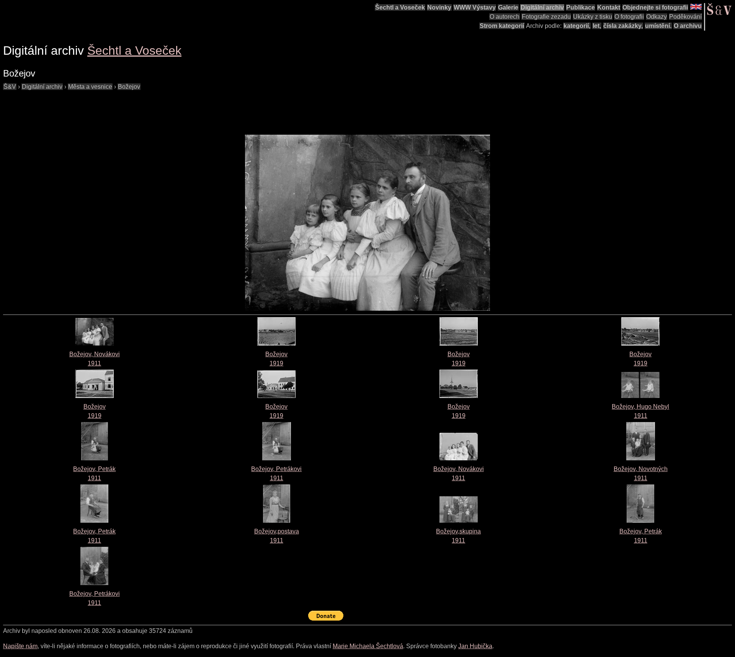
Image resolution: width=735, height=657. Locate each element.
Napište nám (20, 646)
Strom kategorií (502, 26)
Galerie (508, 7)
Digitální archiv (542, 7)
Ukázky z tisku (592, 16)
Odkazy (656, 16)
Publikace (580, 7)
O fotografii (629, 16)
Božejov (129, 86)
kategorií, (577, 26)
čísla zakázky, (623, 26)
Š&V (9, 86)
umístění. (658, 26)
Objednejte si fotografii (655, 7)
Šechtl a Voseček (400, 7)
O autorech (504, 16)
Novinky (439, 7)
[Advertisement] (142, 108)
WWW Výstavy (475, 7)
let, (597, 26)
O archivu (688, 26)
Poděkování (685, 16)
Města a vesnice (90, 86)
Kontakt (608, 7)
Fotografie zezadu (546, 16)
